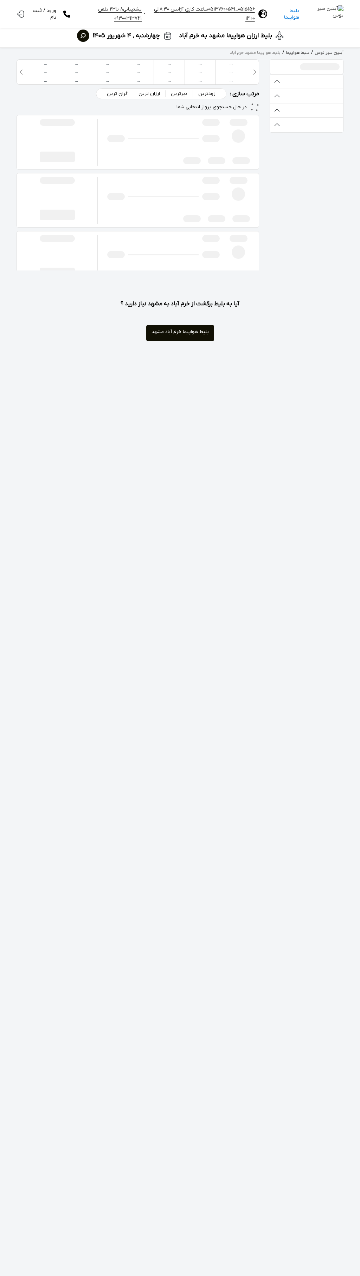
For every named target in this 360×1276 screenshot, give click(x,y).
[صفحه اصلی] (324, 14)
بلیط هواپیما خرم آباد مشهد (180, 331)
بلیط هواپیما (291, 14)
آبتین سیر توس (329, 53)
